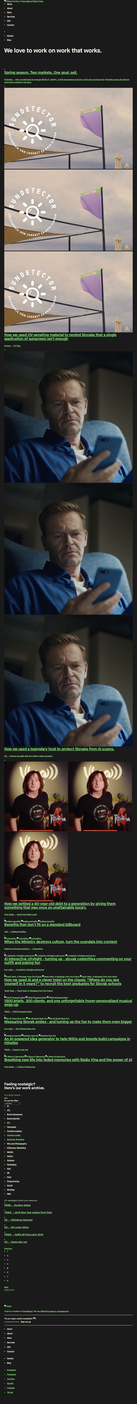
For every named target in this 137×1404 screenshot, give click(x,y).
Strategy (11, 1189)
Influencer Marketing (16, 1147)
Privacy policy (10, 1395)
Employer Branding (15, 1139)
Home (9, 4)
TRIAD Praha (37, 1)
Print (9, 1177)
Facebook (11, 1374)
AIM (8, 20)
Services (11, 16)
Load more (9, 1290)
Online (10, 1156)
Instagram (11, 1370)
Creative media (13, 1135)
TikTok (10, 1392)
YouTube (11, 1379)
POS (9, 1168)
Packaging (11, 1164)
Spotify (10, 1383)
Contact (10, 25)
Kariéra (10, 35)
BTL (8, 1122)
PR (8, 1173)
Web (9, 1193)
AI (8, 1106)
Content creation (14, 1131)
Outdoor (11, 1160)
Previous (8, 1248)
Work (9, 12)
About (10, 8)
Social (10, 1185)
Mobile (10, 1152)
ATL (8, 1110)
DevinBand (27, 1)
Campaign (11, 1127)
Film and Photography (17, 1143)
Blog (9, 40)
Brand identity (13, 1118)
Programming (13, 1181)
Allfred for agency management (54, 1311)
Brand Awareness (14, 1114)
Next (6, 1287)
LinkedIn (11, 1388)
